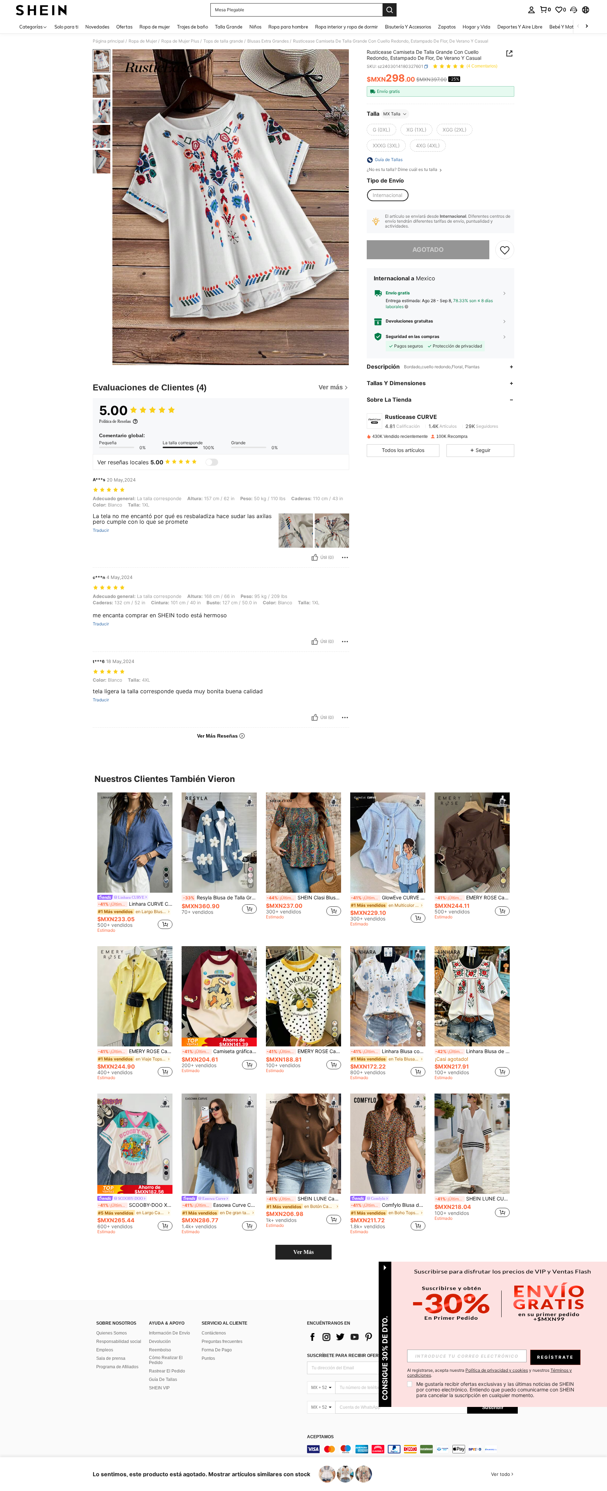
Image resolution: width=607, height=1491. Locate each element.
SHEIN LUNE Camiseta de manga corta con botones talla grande (304, 1199)
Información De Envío (169, 1333)
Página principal (108, 41)
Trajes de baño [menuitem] (192, 27)
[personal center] (531, 10)
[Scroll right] (586, 26)
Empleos (104, 1349)
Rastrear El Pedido (167, 1371)
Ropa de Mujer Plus (180, 41)
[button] (573, 10)
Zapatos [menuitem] (447, 27)
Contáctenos (214, 1333)
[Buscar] (390, 10)
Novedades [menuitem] (97, 27)
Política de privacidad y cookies (496, 1370)
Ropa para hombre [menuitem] (288, 27)
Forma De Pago (217, 1349)
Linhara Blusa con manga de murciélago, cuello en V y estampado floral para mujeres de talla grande (388, 1051)
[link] (545, 9)
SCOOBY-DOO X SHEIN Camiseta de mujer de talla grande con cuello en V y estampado (135, 1205)
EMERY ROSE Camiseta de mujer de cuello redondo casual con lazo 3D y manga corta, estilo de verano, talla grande (472, 897)
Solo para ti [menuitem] (66, 27)
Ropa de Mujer (143, 41)
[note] (219, 1042)
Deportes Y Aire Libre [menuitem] (519, 27)
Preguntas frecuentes (222, 1341)
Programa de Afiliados (117, 1366)
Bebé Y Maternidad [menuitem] (569, 27)
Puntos (208, 1358)
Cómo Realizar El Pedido (166, 1360)
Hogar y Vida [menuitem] (476, 27)
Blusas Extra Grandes (268, 41)
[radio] (381, 130)
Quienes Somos (111, 1333)
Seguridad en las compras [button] (412, 336)
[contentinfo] (412, 1449)
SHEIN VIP (159, 1387)
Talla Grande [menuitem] (228, 27)
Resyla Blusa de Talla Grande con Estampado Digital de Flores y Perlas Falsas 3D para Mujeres (220, 897)
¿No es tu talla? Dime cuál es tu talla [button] (402, 169)
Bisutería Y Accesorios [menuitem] (408, 27)
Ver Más (303, 1252)
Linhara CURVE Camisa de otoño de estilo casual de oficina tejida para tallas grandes (135, 904)
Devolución (160, 1341)
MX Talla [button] (391, 113)
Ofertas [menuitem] (124, 27)
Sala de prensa (110, 1358)
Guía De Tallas (163, 1379)
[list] (363, 1337)
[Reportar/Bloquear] (345, 557)
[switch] (211, 462)
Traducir (101, 530)
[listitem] (134, 864)
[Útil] (315, 557)
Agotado (428, 249)
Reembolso (160, 1349)
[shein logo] (41, 10)
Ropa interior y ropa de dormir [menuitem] (346, 27)
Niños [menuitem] (255, 27)
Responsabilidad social (118, 1341)
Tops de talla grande (223, 41)
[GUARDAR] (504, 249)
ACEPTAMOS (320, 1437)
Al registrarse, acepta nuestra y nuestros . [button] (489, 1373)
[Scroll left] (578, 26)
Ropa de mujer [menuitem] (154, 27)
